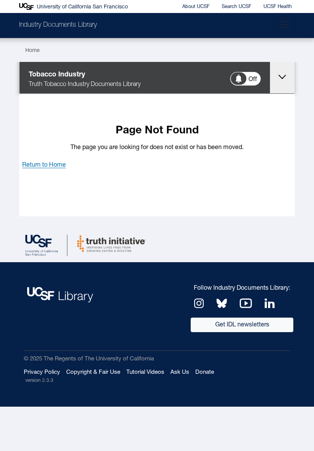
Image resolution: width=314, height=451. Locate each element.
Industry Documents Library (58, 25)
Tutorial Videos (145, 372)
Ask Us (179, 372)
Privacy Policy (42, 372)
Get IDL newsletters (242, 325)
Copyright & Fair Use (93, 372)
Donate (204, 372)
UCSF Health (277, 6)
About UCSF (195, 6)
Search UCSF (236, 6)
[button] (44, 165)
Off (253, 79)
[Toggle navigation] (284, 24)
